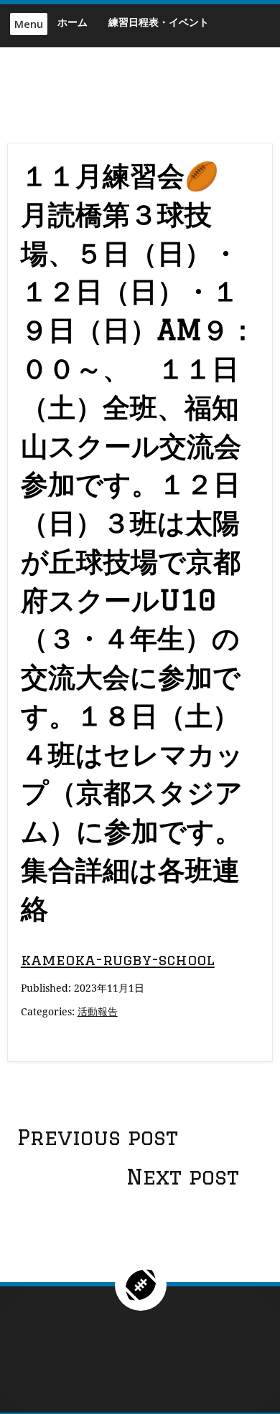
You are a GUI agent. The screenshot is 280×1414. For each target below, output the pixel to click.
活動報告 (98, 1011)
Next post (182, 1176)
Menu (28, 24)
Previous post (97, 1137)
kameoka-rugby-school (118, 960)
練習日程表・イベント (158, 22)
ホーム (72, 22)
